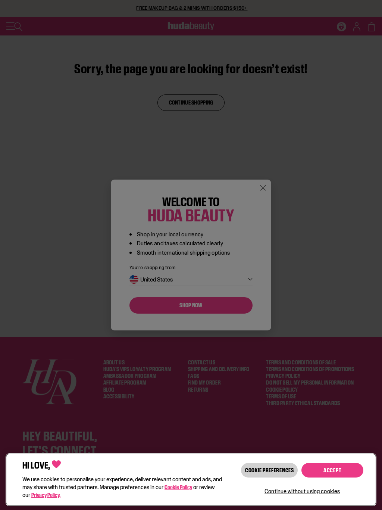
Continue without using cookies (302, 491)
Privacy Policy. (45, 495)
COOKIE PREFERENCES (269, 470)
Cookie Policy (178, 487)
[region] (191, 479)
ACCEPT (332, 470)
